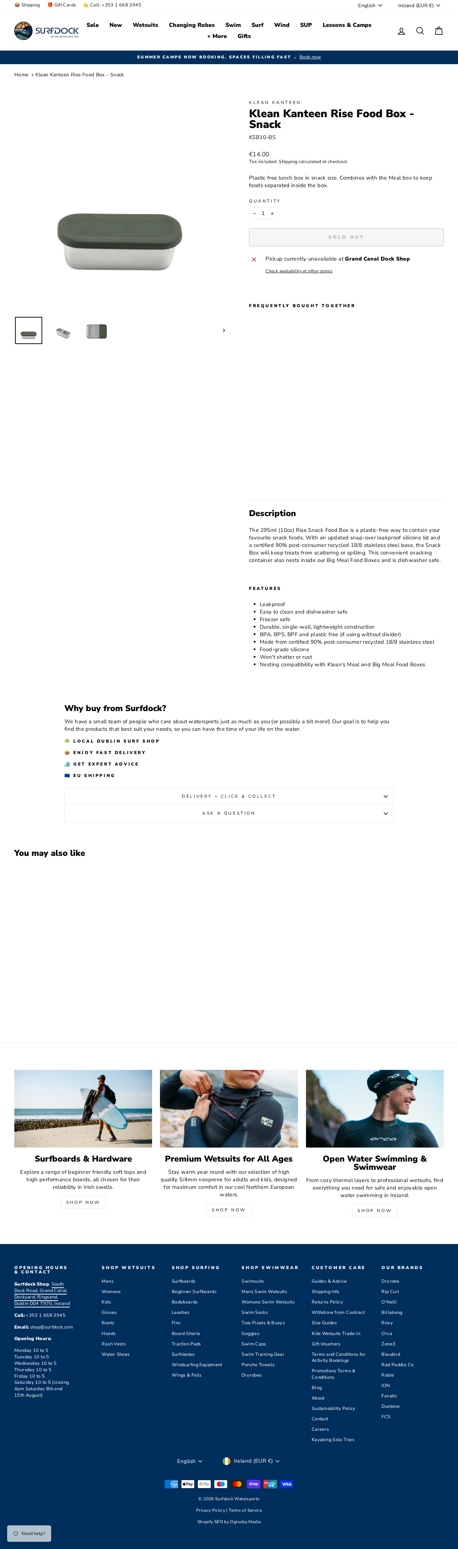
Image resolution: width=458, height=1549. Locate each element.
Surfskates (183, 1354)
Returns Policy (327, 1302)
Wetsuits (145, 25)
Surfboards (184, 1281)
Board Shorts (186, 1333)
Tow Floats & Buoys (263, 1323)
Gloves (109, 1312)
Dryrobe (390, 1281)
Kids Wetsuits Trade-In (336, 1333)
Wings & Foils (187, 1375)
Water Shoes (116, 1354)
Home (21, 74)
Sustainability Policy (334, 1408)
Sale (93, 25)
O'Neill (389, 1302)
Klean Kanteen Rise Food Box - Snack (79, 74)
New (115, 25)
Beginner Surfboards (194, 1291)
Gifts (244, 36)
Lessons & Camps (347, 25)
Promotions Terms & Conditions (334, 1374)
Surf (257, 25)
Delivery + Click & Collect (229, 796)
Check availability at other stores (298, 271)
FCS (385, 1417)
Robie (387, 1375)
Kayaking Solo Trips (333, 1439)
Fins (176, 1323)
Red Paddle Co (397, 1365)
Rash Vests (114, 1344)
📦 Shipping (27, 5)
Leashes (181, 1312)
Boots (108, 1323)
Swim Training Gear (263, 1354)
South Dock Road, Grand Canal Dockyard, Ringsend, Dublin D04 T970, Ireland (42, 1294)
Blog (317, 1387)
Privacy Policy (211, 1510)
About (318, 1398)
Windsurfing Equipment (197, 1365)
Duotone (390, 1406)
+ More (217, 36)
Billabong (391, 1312)
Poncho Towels (258, 1365)
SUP (306, 25)
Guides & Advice (329, 1281)
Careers (320, 1429)
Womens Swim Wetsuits (268, 1302)
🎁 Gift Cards (61, 5)
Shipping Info (326, 1291)
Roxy (387, 1323)
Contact (320, 1419)
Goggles (250, 1333)
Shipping (288, 161)
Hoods (109, 1333)
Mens (107, 1281)
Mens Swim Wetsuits (264, 1291)
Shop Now (83, 1202)
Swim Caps (254, 1344)
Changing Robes (192, 25)
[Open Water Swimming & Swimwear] (375, 1109)
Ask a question (228, 813)
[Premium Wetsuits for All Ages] (229, 1109)
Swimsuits (253, 1281)
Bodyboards (185, 1302)
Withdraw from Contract (338, 1312)
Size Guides (324, 1323)
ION (385, 1385)
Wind (281, 25)
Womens (111, 1291)
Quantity (265, 201)
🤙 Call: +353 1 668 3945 (112, 5)
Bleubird (390, 1354)
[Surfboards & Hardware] (83, 1109)
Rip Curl (390, 1291)
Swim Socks (255, 1312)
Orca (386, 1333)
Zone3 (388, 1344)
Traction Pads (186, 1344)
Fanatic (389, 1396)
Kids (106, 1302)
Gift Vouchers (326, 1344)
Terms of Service (245, 1510)
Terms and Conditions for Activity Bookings (339, 1357)
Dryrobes (252, 1375)
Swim (233, 25)
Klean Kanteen (275, 102)
